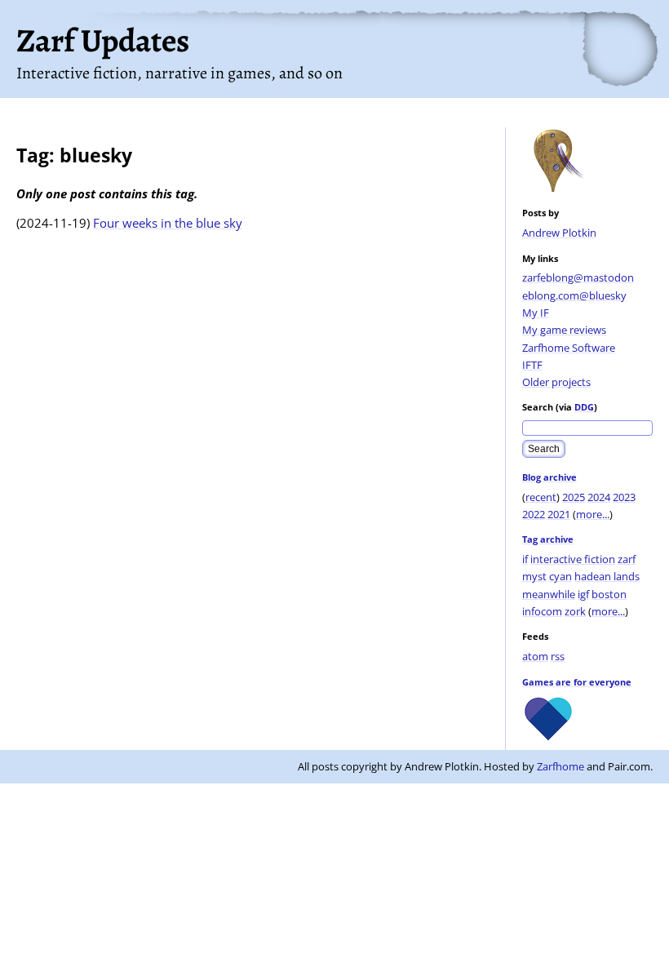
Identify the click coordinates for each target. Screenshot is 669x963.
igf (583, 594)
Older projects (556, 382)
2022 (533, 514)
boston (609, 594)
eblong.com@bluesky (574, 295)
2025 (573, 497)
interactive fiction (572, 559)
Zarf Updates (102, 40)
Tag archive (548, 539)
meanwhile (548, 594)
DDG (584, 407)
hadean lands (607, 576)
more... (592, 514)
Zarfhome (560, 766)
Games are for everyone (576, 682)
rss (558, 656)
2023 (624, 497)
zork (575, 611)
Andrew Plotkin (559, 232)
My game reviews (564, 329)
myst (534, 576)
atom (535, 656)
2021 (558, 514)
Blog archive (549, 477)
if (525, 559)
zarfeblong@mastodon (578, 277)
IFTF (532, 364)
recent (540, 497)
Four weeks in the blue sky (167, 223)
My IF (535, 312)
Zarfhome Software (568, 347)
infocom (542, 611)
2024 (598, 497)
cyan (560, 576)
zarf (627, 559)
